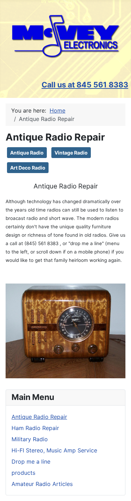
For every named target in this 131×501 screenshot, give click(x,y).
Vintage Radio (71, 153)
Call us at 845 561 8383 (85, 84)
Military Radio (30, 439)
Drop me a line (31, 461)
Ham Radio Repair (35, 427)
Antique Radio (27, 153)
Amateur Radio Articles (42, 483)
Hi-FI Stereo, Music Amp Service (54, 450)
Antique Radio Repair (39, 416)
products (23, 472)
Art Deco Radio (27, 168)
